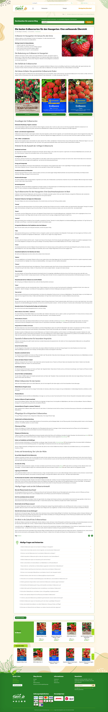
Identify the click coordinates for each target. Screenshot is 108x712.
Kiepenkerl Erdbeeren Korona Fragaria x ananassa (86, 663)
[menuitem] (52, 3)
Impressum (56, 679)
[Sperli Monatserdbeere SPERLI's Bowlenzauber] (86, 628)
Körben (60, 467)
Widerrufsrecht (36, 682)
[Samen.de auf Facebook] (16, 702)
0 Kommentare (38, 31)
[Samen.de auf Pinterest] (21, 702)
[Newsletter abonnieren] (93, 685)
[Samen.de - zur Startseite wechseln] (21, 8)
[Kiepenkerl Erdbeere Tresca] (41, 628)
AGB (34, 681)
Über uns (56, 681)
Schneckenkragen (60, 442)
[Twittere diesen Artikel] (89, 536)
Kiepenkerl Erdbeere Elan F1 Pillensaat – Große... (56, 637)
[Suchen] (71, 3)
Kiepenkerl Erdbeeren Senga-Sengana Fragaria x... (70, 663)
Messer (61, 466)
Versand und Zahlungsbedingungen (40, 684)
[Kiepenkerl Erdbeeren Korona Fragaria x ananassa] (86, 654)
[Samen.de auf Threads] (25, 701)
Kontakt (35, 679)
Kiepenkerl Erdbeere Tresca (41, 636)
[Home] (33, 8)
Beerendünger (64, 436)
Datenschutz (56, 682)
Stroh (87, 435)
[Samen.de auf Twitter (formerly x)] (13, 702)
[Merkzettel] (78, 3)
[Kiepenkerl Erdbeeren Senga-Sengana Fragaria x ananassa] (70, 654)
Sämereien (15, 679)
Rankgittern (62, 320)
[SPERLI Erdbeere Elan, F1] (71, 628)
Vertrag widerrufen (17, 685)
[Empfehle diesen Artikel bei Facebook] (92, 536)
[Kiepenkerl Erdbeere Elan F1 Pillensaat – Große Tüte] (56, 628)
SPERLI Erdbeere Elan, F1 (71, 636)
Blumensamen (16, 682)
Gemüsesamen (16, 680)
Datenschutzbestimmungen (86, 688)
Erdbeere (19, 535)
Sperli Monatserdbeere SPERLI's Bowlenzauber (87, 637)
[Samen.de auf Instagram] (19, 702)
